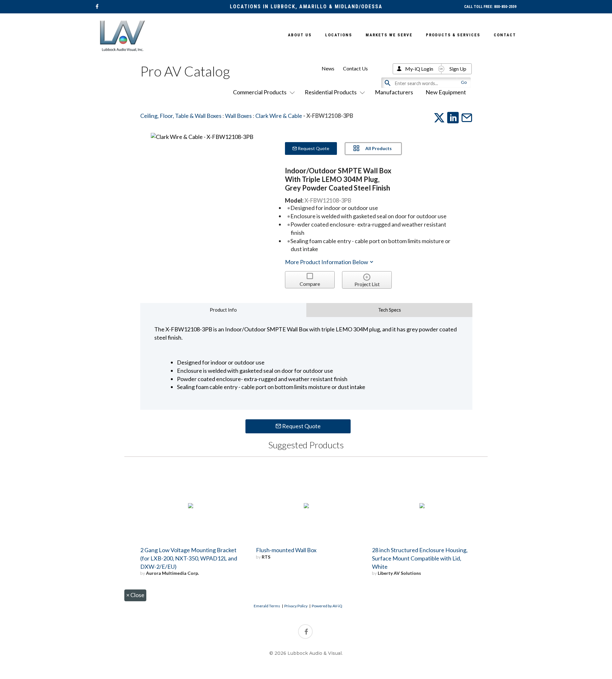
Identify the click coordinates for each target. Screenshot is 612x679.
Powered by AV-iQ (327, 605)
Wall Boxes (238, 115)
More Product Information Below (327, 261)
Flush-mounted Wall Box (286, 549)
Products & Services (453, 35)
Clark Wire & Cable (278, 115)
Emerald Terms (267, 605)
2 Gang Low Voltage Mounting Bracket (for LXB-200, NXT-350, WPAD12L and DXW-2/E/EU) (188, 558)
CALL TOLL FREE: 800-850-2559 (490, 6)
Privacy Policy (296, 605)
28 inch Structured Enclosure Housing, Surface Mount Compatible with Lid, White (420, 558)
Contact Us (355, 68)
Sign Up (457, 69)
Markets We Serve (389, 35)
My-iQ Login (419, 69)
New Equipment (446, 92)
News (328, 68)
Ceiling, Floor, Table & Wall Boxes (181, 115)
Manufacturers (394, 92)
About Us (300, 35)
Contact (505, 35)
